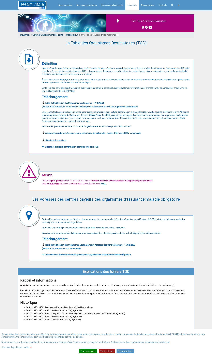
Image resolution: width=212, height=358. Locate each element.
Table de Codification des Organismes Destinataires (67, 103)
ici (31, 347)
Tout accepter (88, 351)
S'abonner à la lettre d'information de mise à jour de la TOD (72, 147)
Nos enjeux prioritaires (87, 5)
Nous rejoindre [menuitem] (147, 5)
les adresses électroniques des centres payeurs (152, 79)
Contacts (163, 5)
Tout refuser (106, 351)
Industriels (132, 5)
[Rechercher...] (172, 5)
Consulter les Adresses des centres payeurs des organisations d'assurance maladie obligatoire (88, 254)
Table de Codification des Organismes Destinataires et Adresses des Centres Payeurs (82, 245)
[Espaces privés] (178, 5)
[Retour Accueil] (37, 5)
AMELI (103, 184)
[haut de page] (205, 328)
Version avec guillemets (54, 133)
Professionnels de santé (112, 5)
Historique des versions (54, 140)
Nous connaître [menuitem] (65, 5)
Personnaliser (125, 351)
